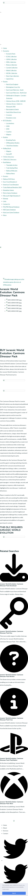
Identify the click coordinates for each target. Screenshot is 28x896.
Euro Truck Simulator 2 (10, 182)
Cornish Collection (11, 67)
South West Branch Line (13, 112)
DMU (8, 126)
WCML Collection (11, 73)
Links (4, 201)
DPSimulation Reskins (12, 143)
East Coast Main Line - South (14, 90)
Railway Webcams (11, 171)
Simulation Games (8, 190)
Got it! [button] (14, 893)
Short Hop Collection (12, 76)
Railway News (10, 173)
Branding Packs (11, 140)
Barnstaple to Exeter (12, 109)
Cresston (9, 115)
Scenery (5, 176)
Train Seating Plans (12, 168)
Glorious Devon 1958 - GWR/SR (16, 101)
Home (5, 48)
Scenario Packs (10, 54)
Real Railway (7, 162)
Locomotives (10, 123)
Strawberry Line (11, 118)
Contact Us (6, 204)
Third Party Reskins (12, 145)
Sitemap (5, 198)
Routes (5, 81)
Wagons (8, 134)
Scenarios (6, 51)
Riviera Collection (11, 65)
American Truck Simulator (11, 184)
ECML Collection (11, 56)
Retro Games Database (10, 193)
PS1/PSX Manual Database (11, 207)
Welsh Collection (11, 70)
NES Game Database (9, 210)
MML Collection (11, 62)
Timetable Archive (11, 165)
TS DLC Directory (8, 157)
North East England (12, 84)
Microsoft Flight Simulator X (11, 196)
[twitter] (15, 860)
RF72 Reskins (7, 120)
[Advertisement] (14, 28)
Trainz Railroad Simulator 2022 (12, 187)
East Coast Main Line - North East (16, 93)
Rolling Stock (7, 148)
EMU (7, 129)
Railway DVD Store (9, 179)
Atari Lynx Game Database (11, 212)
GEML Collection (11, 59)
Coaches (9, 132)
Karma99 (9, 154)
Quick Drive (9, 79)
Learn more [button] (5, 889)
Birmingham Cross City (13, 87)
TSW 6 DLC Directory (9, 159)
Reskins (5, 137)
